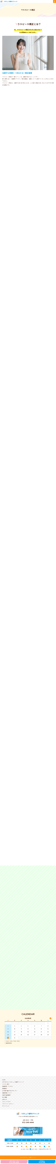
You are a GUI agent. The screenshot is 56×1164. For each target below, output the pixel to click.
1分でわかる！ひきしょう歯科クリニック (13, 1082)
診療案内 (4, 1088)
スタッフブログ (6, 1101)
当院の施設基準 (6, 1095)
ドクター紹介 (5, 1084)
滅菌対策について (7, 1093)
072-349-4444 (28, 1122)
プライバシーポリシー (8, 1104)
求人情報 (4, 1097)
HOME (3, 1080)
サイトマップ (5, 1106)
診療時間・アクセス (7, 1086)
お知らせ (4, 1099)
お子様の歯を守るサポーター (9, 1091)
